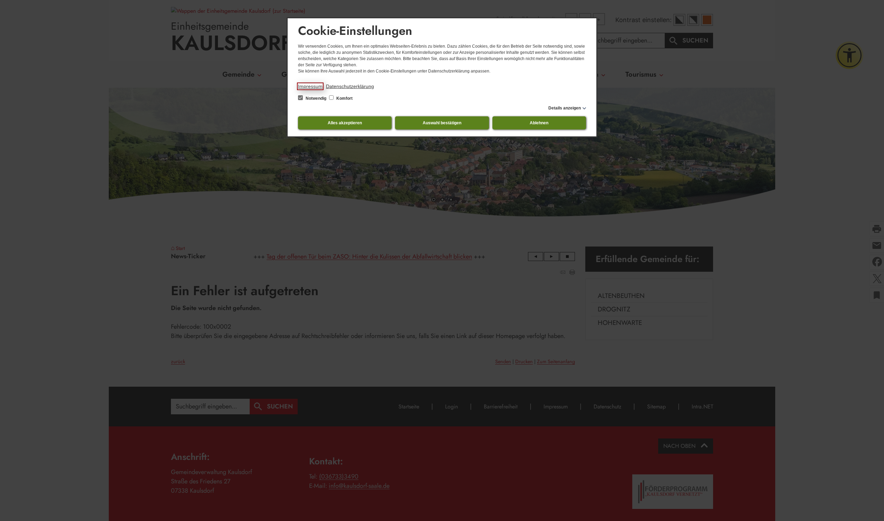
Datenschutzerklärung (350, 86)
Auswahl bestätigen (442, 122)
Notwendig (316, 98)
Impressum (310, 86)
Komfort (344, 98)
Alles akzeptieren (345, 122)
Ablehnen (539, 122)
